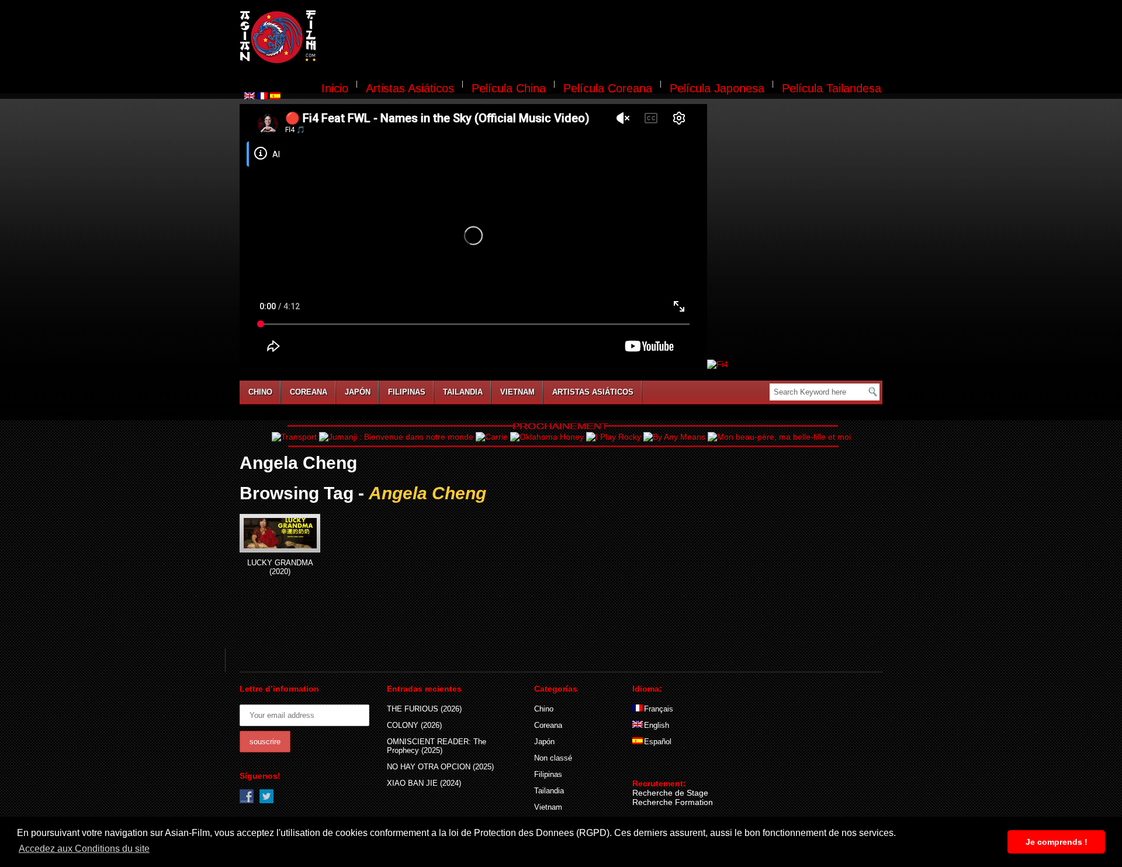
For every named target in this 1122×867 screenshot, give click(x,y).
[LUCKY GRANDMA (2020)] (280, 533)
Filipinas (406, 392)
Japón (357, 392)
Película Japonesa (717, 88)
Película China (509, 88)
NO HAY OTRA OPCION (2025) (440, 766)
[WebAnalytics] (655, 766)
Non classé (553, 758)
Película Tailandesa (831, 88)
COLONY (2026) (414, 725)
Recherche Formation (672, 802)
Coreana (308, 392)
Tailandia (463, 392)
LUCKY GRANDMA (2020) (280, 567)
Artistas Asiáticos (410, 88)
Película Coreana (607, 88)
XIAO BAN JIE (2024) (424, 783)
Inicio (334, 88)
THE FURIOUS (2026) (424, 708)
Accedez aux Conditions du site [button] (84, 849)
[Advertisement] (607, 38)
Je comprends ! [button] (1057, 842)
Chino (260, 392)
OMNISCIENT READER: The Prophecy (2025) (436, 746)
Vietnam (517, 392)
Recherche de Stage (670, 792)
